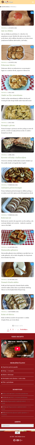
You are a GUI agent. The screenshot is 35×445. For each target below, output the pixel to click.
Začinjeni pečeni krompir (11, 187)
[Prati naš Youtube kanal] (17, 440)
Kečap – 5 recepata (8, 371)
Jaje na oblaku (7, 30)
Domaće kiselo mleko (10, 282)
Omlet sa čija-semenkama (11, 95)
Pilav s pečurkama (8, 382)
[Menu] (33, 2)
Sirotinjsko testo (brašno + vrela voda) (14, 378)
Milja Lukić (6, 393)
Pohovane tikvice (8, 65)
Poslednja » (24, 329)
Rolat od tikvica (7, 314)
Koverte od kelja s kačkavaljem (13, 157)
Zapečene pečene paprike (10, 367)
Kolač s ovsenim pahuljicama (19, 393)
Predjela (4, 28)
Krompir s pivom (8, 125)
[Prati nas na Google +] (20, 440)
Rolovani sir (6, 218)
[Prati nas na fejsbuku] (14, 440)
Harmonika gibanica (9, 250)
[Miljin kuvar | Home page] (9, 2)
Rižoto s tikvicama (8, 374)
